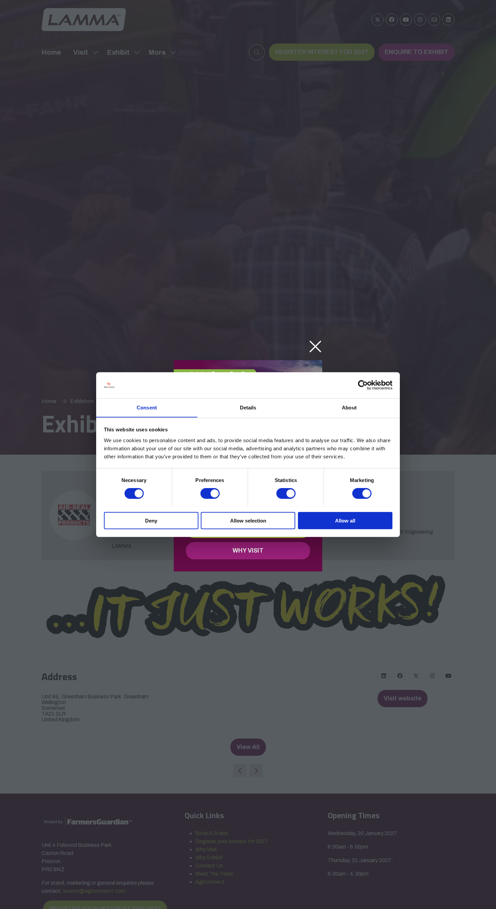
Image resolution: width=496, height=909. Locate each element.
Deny (151, 520)
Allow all (345, 520)
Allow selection (248, 520)
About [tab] (349, 407)
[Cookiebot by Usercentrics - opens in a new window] (362, 385)
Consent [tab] (147, 407)
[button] (315, 347)
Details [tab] (248, 407)
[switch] (210, 493)
